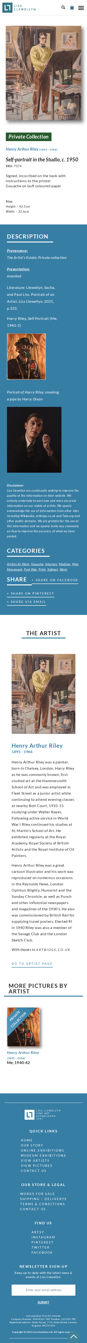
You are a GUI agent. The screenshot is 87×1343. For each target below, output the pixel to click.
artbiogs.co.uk (53, 950)
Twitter (41, 1247)
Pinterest (43, 1242)
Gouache (37, 564)
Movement (14, 569)
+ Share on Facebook (55, 580)
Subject (52, 569)
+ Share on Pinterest (30, 593)
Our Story (32, 1145)
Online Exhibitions (42, 1150)
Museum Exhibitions (43, 1155)
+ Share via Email (26, 602)
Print (42, 569)
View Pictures (37, 1166)
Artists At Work (18, 564)
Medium (65, 564)
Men (75, 564)
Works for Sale (37, 1194)
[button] (63, 8)
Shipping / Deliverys (43, 1199)
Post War (30, 569)
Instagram (43, 1237)
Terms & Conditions (42, 1204)
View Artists (35, 1160)
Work (63, 569)
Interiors (51, 564)
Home (27, 1140)
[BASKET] (71, 7)
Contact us (34, 1171)
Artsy (38, 1232)
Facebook (42, 1252)
